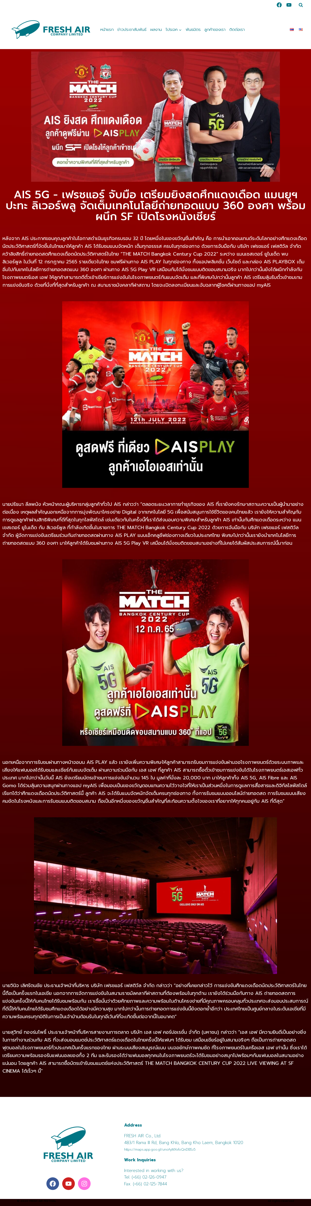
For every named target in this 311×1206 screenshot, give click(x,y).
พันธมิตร (193, 29)
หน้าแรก (107, 29)
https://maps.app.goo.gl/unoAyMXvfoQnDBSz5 (160, 1149)
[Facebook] (279, 5)
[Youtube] (68, 1183)
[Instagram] (84, 1183)
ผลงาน (156, 29)
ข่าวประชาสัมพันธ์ (132, 29)
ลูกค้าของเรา (214, 29)
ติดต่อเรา (237, 29)
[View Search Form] (300, 4)
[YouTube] (289, 5)
